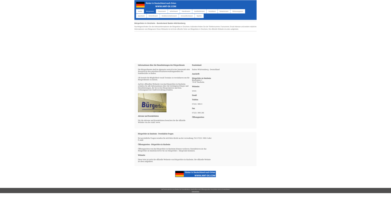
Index (140, 11)
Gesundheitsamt (187, 16)
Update (199, 16)
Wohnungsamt (237, 11)
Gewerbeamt (153, 16)
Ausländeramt (199, 11)
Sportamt (141, 16)
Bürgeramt (150, 11)
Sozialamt (212, 11)
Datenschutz (195, 191)
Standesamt (186, 11)
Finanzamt (162, 11)
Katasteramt (224, 11)
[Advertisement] (195, 46)
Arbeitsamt (174, 11)
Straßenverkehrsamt (169, 16)
